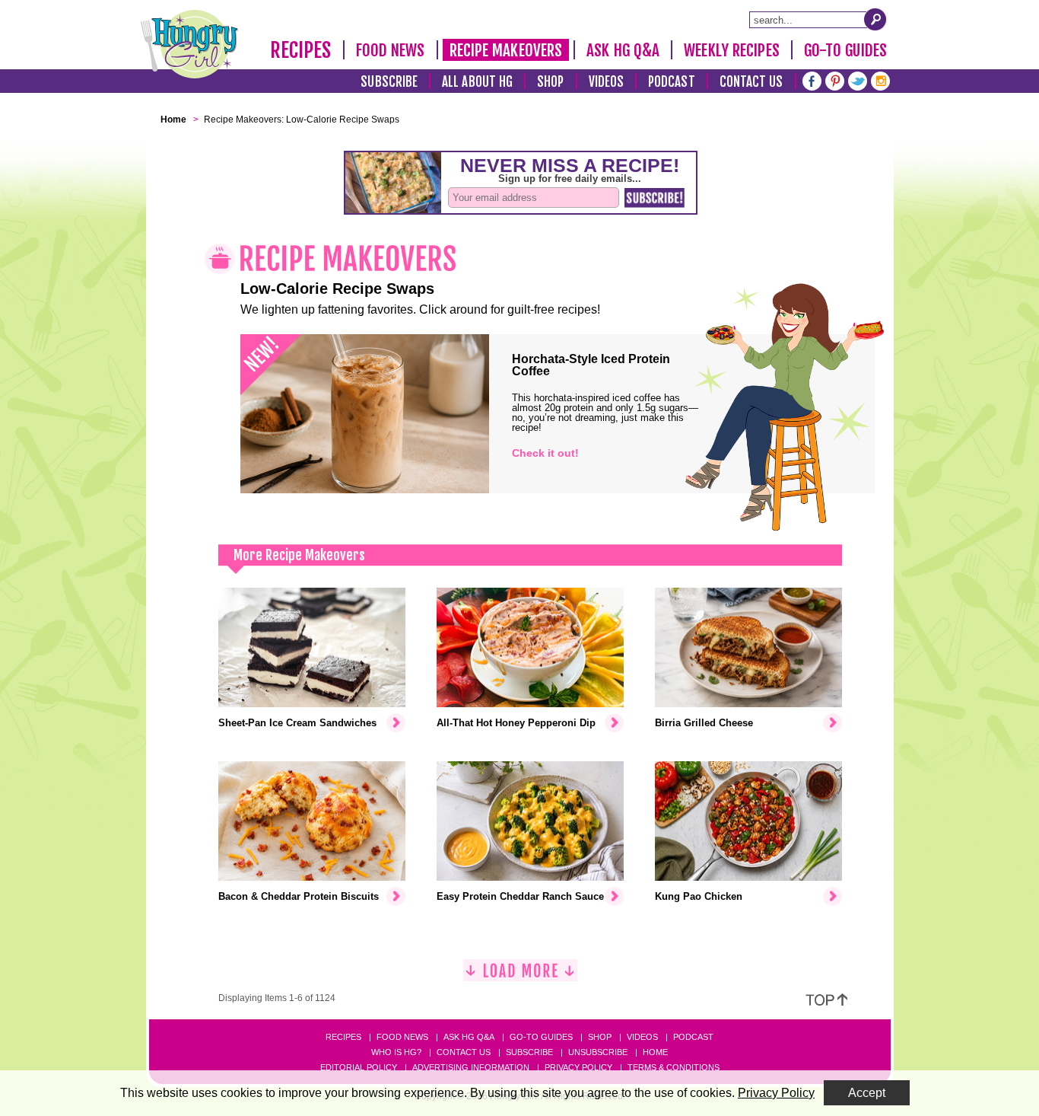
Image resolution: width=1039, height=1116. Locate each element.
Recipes (301, 50)
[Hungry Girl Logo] (189, 44)
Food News (390, 50)
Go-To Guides (845, 50)
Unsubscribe (598, 1052)
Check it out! (545, 453)
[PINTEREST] (834, 79)
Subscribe (389, 82)
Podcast (671, 82)
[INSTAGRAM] (880, 79)
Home (655, 1052)
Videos (606, 82)
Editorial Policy (358, 1067)
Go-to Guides (541, 1036)
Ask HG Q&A (622, 50)
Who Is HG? (396, 1052)
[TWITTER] (857, 79)
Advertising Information (470, 1067)
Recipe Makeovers (506, 50)
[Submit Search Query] (875, 19)
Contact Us (751, 82)
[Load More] (520, 976)
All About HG (477, 82)
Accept (866, 1092)
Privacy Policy (578, 1067)
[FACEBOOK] (811, 79)
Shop (550, 82)
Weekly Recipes (731, 50)
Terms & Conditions (674, 1067)
